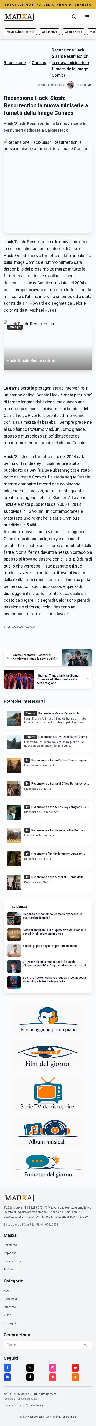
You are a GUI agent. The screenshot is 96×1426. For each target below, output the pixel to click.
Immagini (10, 1323)
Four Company (36, 1416)
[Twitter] (30, 1368)
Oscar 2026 (49, 31)
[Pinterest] (52, 1377)
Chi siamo (10, 1245)
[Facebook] (7, 1368)
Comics (39, 62)
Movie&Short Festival (20, 31)
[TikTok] (30, 1377)
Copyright (10, 1253)
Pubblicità (10, 1269)
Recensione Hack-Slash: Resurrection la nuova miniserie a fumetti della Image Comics (70, 62)
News (7, 1290)
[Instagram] (52, 1368)
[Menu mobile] (87, 17)
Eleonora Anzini (68, 1416)
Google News (73, 31)
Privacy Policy (12, 1261)
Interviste (10, 1307)
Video (7, 1315)
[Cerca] (74, 17)
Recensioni (11, 1298)
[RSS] (75, 1377)
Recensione (15, 62)
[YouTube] (75, 1368)
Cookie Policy (34, 1405)
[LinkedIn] (7, 1377)
